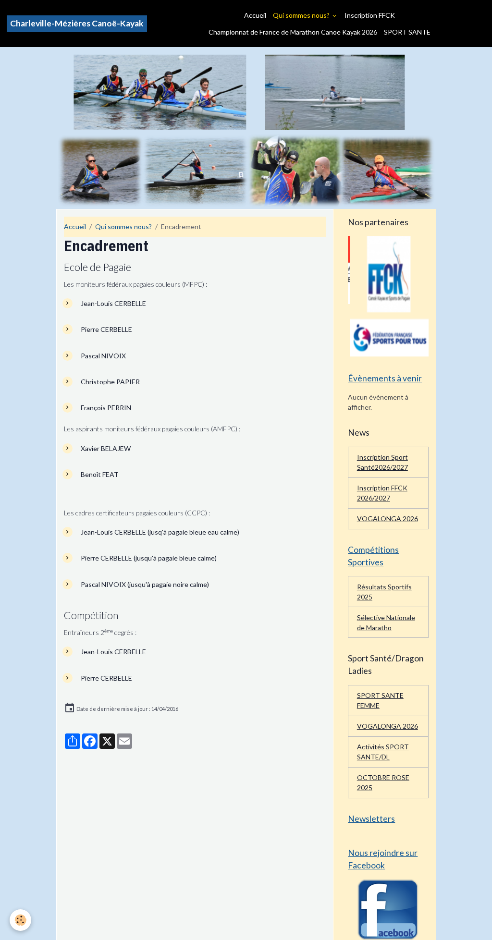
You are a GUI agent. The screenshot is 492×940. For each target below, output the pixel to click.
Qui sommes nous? (302, 15)
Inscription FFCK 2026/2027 (382, 493)
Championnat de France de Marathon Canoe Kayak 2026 (293, 32)
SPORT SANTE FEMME (380, 700)
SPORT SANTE (407, 32)
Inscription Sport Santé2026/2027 (382, 462)
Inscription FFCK (369, 15)
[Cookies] (20, 920)
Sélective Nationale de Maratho (386, 622)
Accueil (255, 15)
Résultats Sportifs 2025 (384, 592)
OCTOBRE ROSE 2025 (383, 782)
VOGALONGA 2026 (387, 518)
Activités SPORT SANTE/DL (383, 752)
